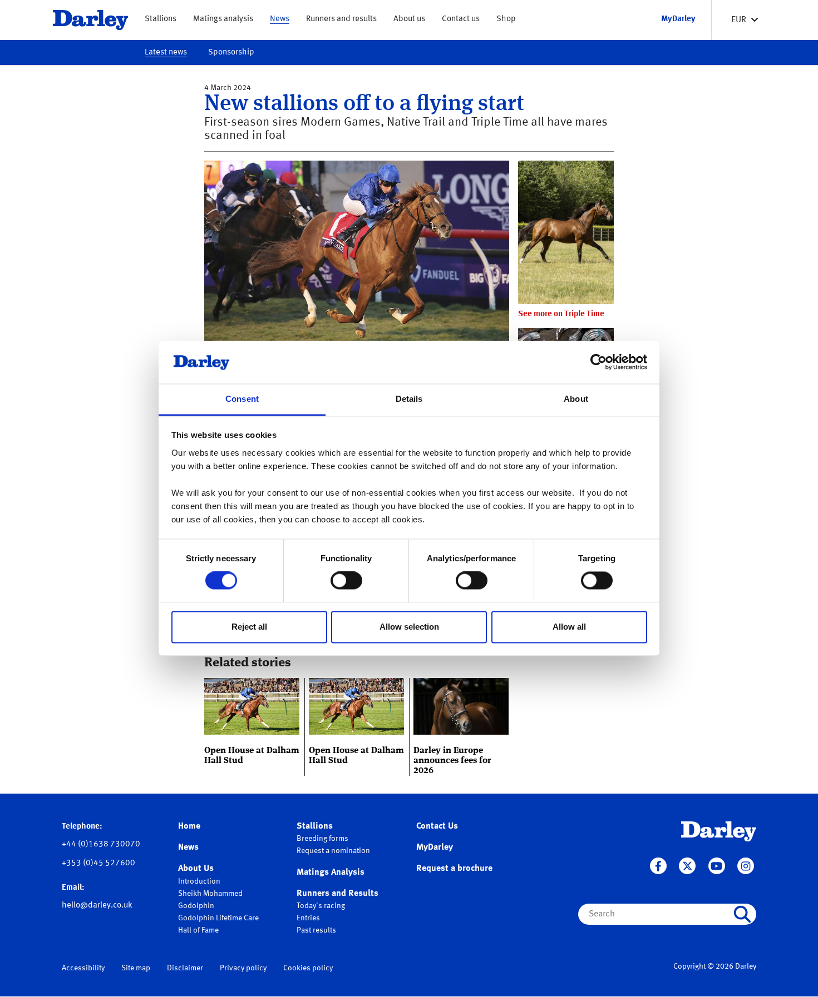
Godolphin (196, 906)
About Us (196, 868)
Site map (135, 968)
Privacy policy (243, 968)
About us (409, 19)
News (279, 19)
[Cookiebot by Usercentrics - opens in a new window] (598, 362)
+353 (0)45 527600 (98, 863)
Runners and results (341, 19)
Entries (308, 918)
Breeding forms (322, 839)
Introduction (199, 881)
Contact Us (437, 826)
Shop (506, 19)
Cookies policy (308, 968)
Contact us (461, 19)
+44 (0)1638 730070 (101, 844)
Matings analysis (223, 19)
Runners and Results (337, 893)
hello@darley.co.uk (97, 905)
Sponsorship (231, 52)
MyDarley (434, 847)
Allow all (569, 626)
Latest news (166, 52)
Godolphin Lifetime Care (218, 918)
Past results (316, 930)
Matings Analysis (330, 872)
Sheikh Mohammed (210, 894)
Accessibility (83, 968)
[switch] (346, 581)
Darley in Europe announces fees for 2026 (452, 760)
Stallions (160, 19)
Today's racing (321, 906)
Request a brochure (454, 868)
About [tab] (576, 398)
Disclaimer (185, 968)
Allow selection (409, 626)
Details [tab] (409, 398)
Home (189, 826)
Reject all (249, 626)
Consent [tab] (242, 398)
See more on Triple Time (561, 314)
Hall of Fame (198, 930)
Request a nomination (333, 851)
